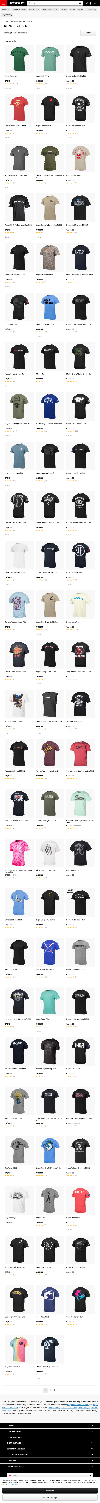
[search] (55, 3)
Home (6, 21)
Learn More (14, 1484)
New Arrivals (10, 41)
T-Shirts (29, 21)
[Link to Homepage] (17, 3)
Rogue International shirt (77, 1404)
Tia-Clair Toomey (69, 1407)
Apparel (12, 21)
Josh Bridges (84, 1407)
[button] (80, 3)
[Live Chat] (87, 3)
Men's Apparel (20, 21)
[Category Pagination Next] (54, 1390)
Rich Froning (54, 1407)
